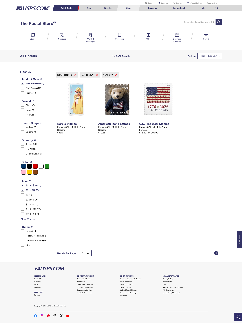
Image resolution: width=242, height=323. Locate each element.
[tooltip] (41, 79)
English (147, 2)
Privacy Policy (168, 279)
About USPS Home (84, 279)
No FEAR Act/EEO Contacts (173, 287)
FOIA (164, 284)
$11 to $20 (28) (33, 209)
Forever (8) (31, 92)
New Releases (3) (35, 83)
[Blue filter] (23, 166)
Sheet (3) (30, 105)
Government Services (84, 290)
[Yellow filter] (29, 172)
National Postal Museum (128, 290)
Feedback (37, 287)
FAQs (36, 284)
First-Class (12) (33, 88)
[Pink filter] (23, 172)
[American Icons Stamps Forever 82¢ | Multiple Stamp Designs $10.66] (117, 99)
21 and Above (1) (34, 153)
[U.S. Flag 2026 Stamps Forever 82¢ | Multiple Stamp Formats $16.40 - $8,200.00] (158, 99)
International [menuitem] (179, 8)
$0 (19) (29, 194)
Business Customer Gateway (130, 279)
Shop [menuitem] (128, 8)
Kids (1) (29, 245)
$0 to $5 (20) (32, 199)
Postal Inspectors (126, 281)
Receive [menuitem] (108, 8)
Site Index (37, 281)
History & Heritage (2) (36, 235)
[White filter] (41, 166)
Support (179, 3)
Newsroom (81, 281)
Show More (26, 219)
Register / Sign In (213, 3)
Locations (164, 3)
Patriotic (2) (31, 230)
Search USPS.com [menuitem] (216, 8)
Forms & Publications (85, 287)
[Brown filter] (35, 172)
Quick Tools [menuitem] (66, 8)
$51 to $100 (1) (33, 185)
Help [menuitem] (203, 8)
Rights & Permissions (85, 293)
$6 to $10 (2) (32, 190)
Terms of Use (167, 281)
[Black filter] (29, 166)
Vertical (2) (31, 127)
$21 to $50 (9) (32, 214)
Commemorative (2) (36, 240)
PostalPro (123, 296)
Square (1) (31, 131)
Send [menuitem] (89, 8)
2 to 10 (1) (31, 148)
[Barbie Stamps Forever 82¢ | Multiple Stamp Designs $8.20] (76, 99)
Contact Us (38, 279)
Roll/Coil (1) (31, 114)
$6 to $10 (108, 74)
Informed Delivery (196, 3)
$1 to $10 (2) (32, 204)
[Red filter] (35, 166)
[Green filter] (47, 166)
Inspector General (126, 284)
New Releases (64, 74)
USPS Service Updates (85, 284)
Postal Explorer (125, 287)
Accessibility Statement (171, 293)
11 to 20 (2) (31, 144)
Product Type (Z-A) (208, 56)
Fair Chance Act (168, 290)
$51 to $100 (88, 74)
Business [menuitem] (152, 8)
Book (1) (30, 110)
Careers (37, 295)
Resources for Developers (129, 293)
